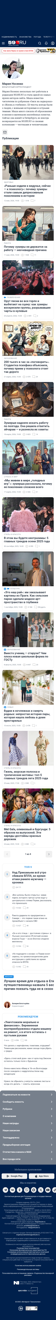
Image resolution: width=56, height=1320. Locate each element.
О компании (9, 1116)
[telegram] (5, 1190)
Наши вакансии (11, 1130)
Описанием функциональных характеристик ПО (28, 1250)
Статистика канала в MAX (17, 1152)
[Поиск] (39, 43)
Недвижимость (9, 37)
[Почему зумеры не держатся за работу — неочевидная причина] (28, 223)
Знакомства (25, 37)
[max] (33, 1190)
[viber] (26, 1190)
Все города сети (11, 1159)
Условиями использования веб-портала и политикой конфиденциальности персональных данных (28, 1253)
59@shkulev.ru (40, 1222)
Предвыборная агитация (16, 1144)
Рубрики (7, 1109)
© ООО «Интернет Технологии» (28, 1302)
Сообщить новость (13, 1101)
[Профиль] (52, 43)
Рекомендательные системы (28, 1269)
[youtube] (48, 1190)
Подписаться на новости (16, 1094)
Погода (37, 37)
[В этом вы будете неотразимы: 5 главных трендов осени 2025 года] (28, 514)
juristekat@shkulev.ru (31, 1226)
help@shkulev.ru (34, 1228)
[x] (40, 1190)
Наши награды (11, 1123)
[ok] (19, 1190)
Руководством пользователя (28, 1248)
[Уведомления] (46, 43)
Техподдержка (11, 1137)
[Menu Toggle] (3, 43)
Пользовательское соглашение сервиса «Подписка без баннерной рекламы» (28, 1274)
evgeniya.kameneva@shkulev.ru (28, 1235)
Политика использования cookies (28, 1266)
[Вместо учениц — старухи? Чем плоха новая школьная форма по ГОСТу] (28, 629)
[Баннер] (46, 50)
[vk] (12, 1190)
